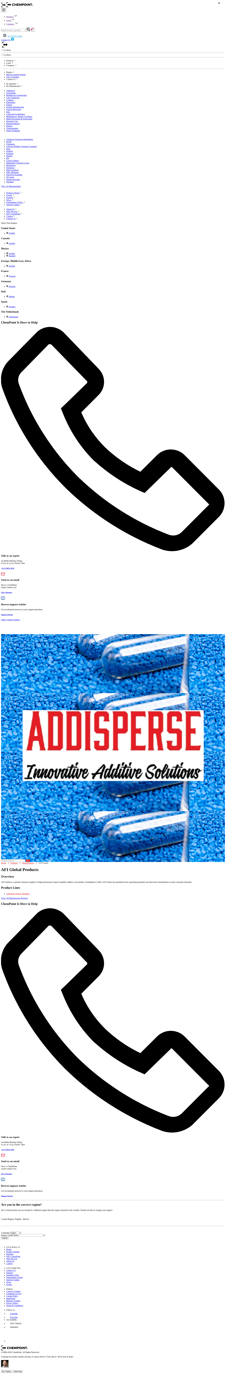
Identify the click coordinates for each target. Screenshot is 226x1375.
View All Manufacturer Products (14, 898)
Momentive (11, 165)
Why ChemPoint (13, 1256)
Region (4, 1235)
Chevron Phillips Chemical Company (21, 146)
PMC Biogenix (12, 172)
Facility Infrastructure (15, 107)
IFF (7, 158)
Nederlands (13, 317)
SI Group (10, 177)
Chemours (10, 144)
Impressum (10, 1298)
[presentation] (13, 1323)
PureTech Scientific (14, 175)
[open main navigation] (3, 10)
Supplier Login (12, 1275)
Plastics (9, 126)
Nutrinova (10, 168)
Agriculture (11, 93)
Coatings (10, 100)
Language (5, 1233)
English (12, 233)
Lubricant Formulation (15, 114)
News (8, 1282)
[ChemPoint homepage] (3, 7)
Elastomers (10, 102)
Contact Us (11, 1270)
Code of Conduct (13, 1291)
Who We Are (11, 1259)
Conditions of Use (13, 1294)
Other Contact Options (10, 620)
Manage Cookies (13, 1301)
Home (3, 863)
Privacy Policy (12, 1303)
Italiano (12, 296)
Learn (9, 20)
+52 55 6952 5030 (14, 36)
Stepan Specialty (13, 179)
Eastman (9, 153)
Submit (4, 1238)
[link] (12, 1314)
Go (28, 861)
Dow (8, 149)
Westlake (10, 182)
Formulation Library (14, 1277)
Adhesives (10, 90)
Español (12, 256)
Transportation (12, 128)
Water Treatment (13, 131)
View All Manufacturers (11, 186)
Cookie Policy (12, 1296)
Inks (8, 112)
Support (9, 1273)
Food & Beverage (13, 109)
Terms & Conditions (14, 1305)
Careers (9, 1263)
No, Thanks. (6, 1372)
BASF (9, 142)
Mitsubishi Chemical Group (17, 163)
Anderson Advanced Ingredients (19, 139)
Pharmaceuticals (13, 124)
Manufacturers (28, 863)
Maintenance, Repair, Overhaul (19, 116)
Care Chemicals (12, 98)
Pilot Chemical (12, 170)
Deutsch (12, 286)
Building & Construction (16, 95)
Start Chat (18, 1372)
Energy (9, 105)
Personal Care (12, 121)
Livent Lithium (12, 161)
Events (9, 1284)
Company (10, 24)
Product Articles (12, 1252)
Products (10, 17)
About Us (10, 1261)
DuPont (9, 151)
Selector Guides (12, 1280)
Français (12, 276)
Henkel (9, 156)
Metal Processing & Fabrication (19, 119)
